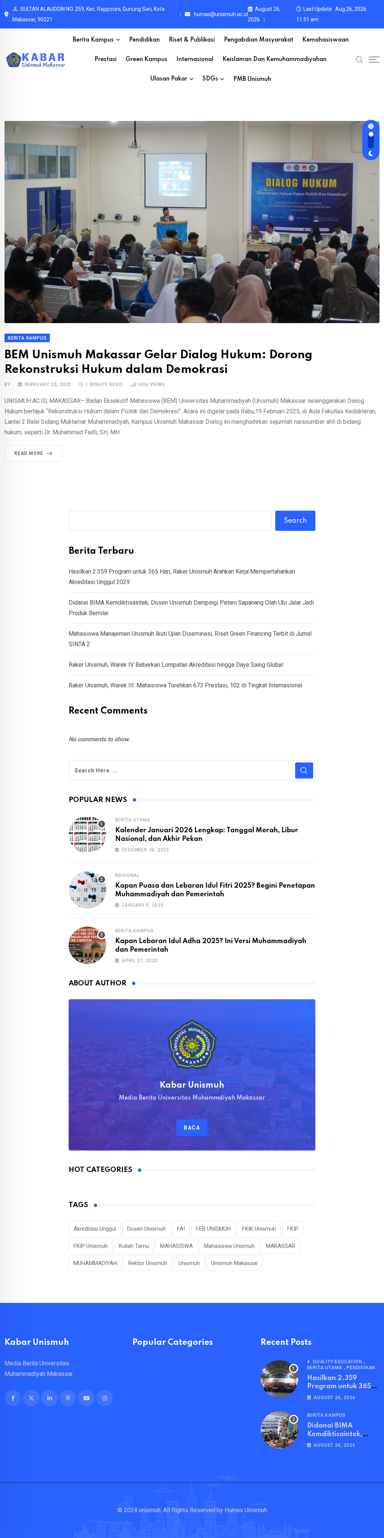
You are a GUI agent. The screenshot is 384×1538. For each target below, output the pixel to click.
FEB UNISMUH (213, 1228)
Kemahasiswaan (325, 40)
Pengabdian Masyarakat (258, 40)
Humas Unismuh (246, 1510)
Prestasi (105, 60)
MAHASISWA (176, 1246)
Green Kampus (146, 60)
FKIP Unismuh (91, 1246)
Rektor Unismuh (147, 1263)
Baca (192, 1128)
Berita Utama (133, 820)
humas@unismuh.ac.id (221, 14)
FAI (181, 1228)
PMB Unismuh (252, 79)
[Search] (359, 59)
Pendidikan (144, 40)
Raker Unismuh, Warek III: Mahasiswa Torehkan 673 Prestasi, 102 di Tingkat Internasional (185, 685)
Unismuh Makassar (234, 1263)
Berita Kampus (93, 40)
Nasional (127, 875)
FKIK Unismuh (259, 1228)
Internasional (194, 60)
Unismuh (189, 1263)
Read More (28, 453)
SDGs (210, 79)
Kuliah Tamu (134, 1246)
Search (295, 520)
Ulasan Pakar (168, 79)
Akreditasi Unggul (95, 1228)
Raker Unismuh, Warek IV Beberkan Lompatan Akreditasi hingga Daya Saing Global (176, 664)
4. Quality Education (334, 1361)
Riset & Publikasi (192, 40)
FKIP (292, 1228)
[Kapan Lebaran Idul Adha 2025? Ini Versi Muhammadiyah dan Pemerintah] (87, 945)
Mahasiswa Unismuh (229, 1246)
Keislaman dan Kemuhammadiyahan (274, 60)
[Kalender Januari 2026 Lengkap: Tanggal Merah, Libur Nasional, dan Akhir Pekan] (87, 834)
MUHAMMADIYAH (95, 1263)
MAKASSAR (280, 1246)
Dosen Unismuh (146, 1228)
